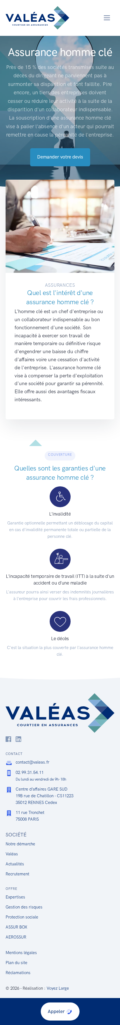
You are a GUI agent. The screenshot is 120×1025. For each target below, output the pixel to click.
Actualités (15, 863)
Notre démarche (20, 843)
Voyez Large (58, 988)
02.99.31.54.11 (30, 772)
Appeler (57, 1011)
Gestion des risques (24, 907)
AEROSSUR (16, 937)
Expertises (15, 897)
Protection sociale (22, 917)
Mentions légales (21, 952)
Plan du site (16, 962)
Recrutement (17, 874)
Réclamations (18, 972)
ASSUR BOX (16, 927)
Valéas (12, 853)
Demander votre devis (60, 157)
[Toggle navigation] (107, 18)
